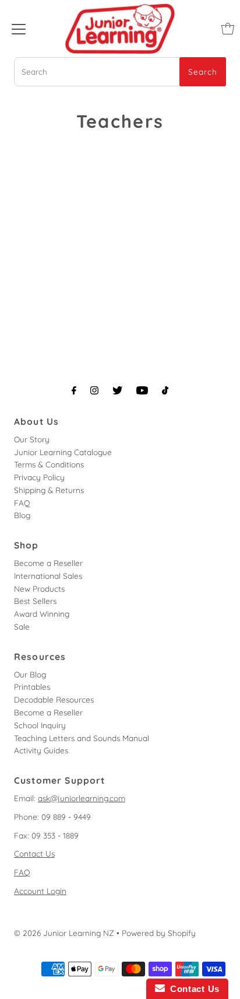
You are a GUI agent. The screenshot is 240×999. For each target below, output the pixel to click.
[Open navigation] (18, 28)
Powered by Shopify (159, 933)
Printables (32, 686)
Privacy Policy (39, 477)
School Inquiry (40, 725)
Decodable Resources (54, 699)
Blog (22, 515)
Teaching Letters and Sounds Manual (81, 738)
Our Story (32, 439)
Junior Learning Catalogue (63, 452)
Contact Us (34, 853)
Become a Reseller (48, 563)
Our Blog (30, 674)
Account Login (40, 891)
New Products (39, 588)
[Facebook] (74, 390)
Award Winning (41, 614)
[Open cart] (227, 28)
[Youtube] (142, 390)
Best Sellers (35, 601)
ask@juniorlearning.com (81, 798)
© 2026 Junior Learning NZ (64, 933)
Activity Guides (41, 750)
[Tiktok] (165, 390)
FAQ (22, 503)
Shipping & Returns (49, 490)
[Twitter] (117, 390)
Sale (22, 626)
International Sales (48, 576)
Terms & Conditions (49, 464)
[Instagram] (94, 390)
